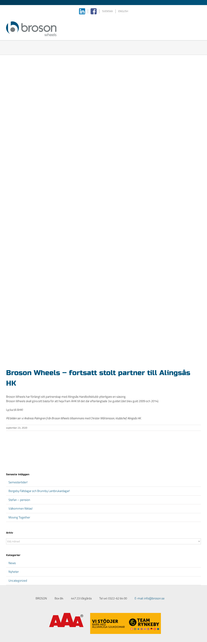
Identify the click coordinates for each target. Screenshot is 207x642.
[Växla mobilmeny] (199, 23)
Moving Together (19, 517)
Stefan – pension (19, 499)
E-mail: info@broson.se (150, 598)
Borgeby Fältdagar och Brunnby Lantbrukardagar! (39, 491)
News (12, 563)
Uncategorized (17, 580)
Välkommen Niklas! (20, 508)
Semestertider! (18, 482)
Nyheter (13, 572)
